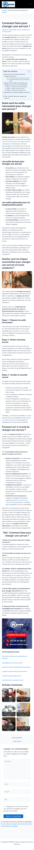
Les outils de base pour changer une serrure (19, 78)
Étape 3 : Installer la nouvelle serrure (16, 90)
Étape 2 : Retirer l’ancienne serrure (15, 88)
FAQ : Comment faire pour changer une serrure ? (15, 97)
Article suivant (17, 741)
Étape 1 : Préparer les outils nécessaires (17, 86)
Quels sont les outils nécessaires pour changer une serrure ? (14, 75)
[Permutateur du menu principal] (30, 4)
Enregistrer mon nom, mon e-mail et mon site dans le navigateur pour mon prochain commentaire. (16, 809)
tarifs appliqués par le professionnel (13, 575)
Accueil (4, 10)
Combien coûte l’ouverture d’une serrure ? (14, 671)
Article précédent (17, 737)
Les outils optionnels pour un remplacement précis (19, 80)
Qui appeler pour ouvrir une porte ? (12, 663)
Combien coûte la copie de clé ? (11, 676)
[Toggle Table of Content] (28, 71)
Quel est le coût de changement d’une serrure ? (16, 667)
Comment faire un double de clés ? (12, 680)
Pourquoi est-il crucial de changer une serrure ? (17, 93)
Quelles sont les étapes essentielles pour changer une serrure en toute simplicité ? (15, 84)
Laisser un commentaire (9, 30)
